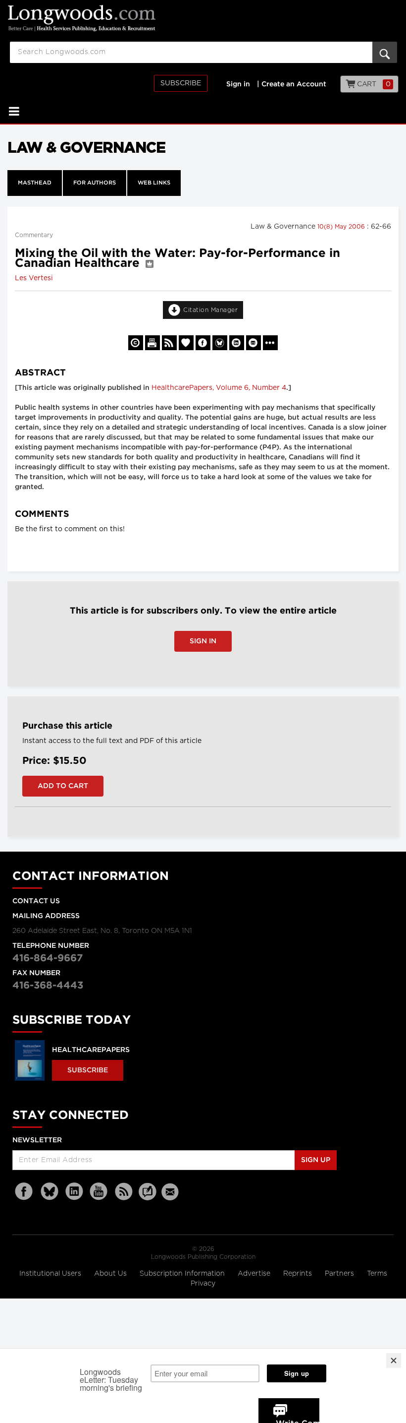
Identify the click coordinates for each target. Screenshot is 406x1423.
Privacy (203, 1283)
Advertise (255, 1273)
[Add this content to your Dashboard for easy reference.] (186, 342)
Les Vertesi (34, 278)
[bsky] (49, 1191)
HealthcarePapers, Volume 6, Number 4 (219, 387)
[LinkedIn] (74, 1191)
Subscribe (180, 83)
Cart (373, 84)
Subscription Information (182, 1273)
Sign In (203, 641)
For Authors (94, 183)
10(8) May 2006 (342, 227)
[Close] (393, 1360)
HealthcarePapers (91, 1050)
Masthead (34, 183)
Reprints (298, 1273)
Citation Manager (210, 310)
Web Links (154, 183)
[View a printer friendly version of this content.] (152, 342)
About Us (111, 1273)
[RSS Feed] (124, 1191)
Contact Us (36, 901)
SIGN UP (315, 1160)
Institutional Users (51, 1273)
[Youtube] (99, 1191)
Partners (340, 1273)
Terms (377, 1273)
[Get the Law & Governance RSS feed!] (169, 342)
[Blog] (147, 1197)
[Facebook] (25, 1191)
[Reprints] (135, 342)
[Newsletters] (171, 1191)
